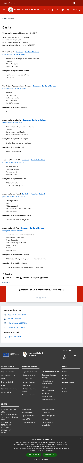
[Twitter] (57, 10)
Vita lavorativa (27, 378)
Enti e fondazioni (7, 382)
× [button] (80, 438)
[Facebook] (52, 10)
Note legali (45, 419)
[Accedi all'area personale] (74, 3)
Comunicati (66, 375)
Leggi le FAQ (26, 419)
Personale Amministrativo (10, 389)
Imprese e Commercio (29, 382)
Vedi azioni (5, 282)
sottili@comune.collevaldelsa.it (13, 162)
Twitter (16, 277)
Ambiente (45, 387)
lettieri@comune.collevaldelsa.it (13, 122)
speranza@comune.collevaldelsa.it (14, 88)
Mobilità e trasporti (28, 395)
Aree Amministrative (8, 375)
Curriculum (19, 52)
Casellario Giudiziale (32, 52)
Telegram (36, 277)
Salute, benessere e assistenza (48, 391)
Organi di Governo (7, 372)
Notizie (64, 372)
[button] (41, 459)
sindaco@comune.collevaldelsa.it (13, 54)
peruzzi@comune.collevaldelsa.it (13, 196)
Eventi (64, 391)
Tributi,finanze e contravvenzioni (47, 382)
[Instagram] (67, 10)
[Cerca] (79, 10)
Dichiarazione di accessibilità (47, 423)
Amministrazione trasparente (48, 410)
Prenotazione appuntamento (27, 410)
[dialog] (41, 449)
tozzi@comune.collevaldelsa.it (12, 230)
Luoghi (64, 388)
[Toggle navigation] (4, 9)
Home (4, 18)
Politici (3, 385)
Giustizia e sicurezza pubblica (49, 376)
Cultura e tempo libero (29, 375)
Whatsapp (26, 277)
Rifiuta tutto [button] (49, 454)
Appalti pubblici (27, 385)
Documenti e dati (7, 392)
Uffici (3, 378)
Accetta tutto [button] (34, 454)
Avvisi (64, 378)
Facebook (8, 277)
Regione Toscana (8, 3)
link (53, 450)
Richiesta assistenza (29, 422)
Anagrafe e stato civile (29, 372)
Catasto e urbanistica (29, 389)
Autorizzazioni (47, 396)
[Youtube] (62, 10)
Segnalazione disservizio (30, 415)
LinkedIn (45, 277)
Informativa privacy (48, 415)
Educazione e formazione (50, 371)
